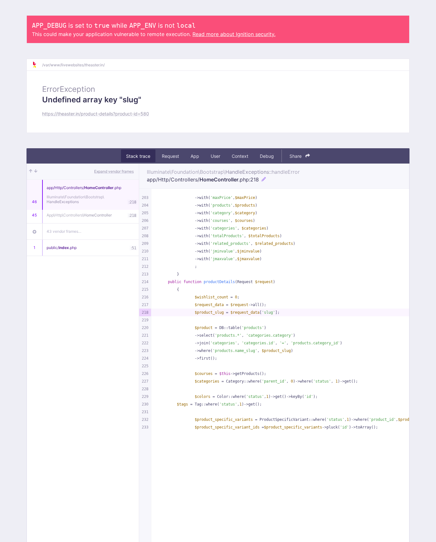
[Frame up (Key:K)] (31, 171)
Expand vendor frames (114, 171)
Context (240, 156)
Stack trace (138, 156)
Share (296, 156)
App (195, 156)
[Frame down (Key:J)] (36, 171)
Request (170, 156)
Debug (267, 156)
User (215, 156)
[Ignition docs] (37, 65)
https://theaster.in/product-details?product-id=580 (95, 113)
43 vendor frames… (64, 231)
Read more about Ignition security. (233, 34)
